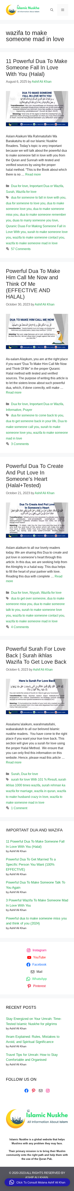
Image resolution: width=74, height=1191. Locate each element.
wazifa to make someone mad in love (32, 243)
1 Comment (19, 808)
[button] (37, 1182)
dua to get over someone (28, 598)
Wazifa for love (26, 191)
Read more (33, 174)
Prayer (27, 409)
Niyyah (34, 592)
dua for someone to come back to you (37, 415)
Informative (13, 409)
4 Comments (20, 627)
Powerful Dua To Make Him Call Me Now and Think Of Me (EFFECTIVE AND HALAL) (33, 284)
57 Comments (21, 249)
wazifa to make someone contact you (38, 237)
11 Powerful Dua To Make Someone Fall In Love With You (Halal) (36, 67)
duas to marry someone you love (35, 220)
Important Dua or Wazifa (46, 186)
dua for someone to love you (25, 203)
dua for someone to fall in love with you (38, 197)
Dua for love (19, 186)
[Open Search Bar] (51, 10)
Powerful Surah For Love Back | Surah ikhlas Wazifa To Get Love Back (36, 655)
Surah (10, 191)
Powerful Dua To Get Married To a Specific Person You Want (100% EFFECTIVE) (31, 864)
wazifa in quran (44, 791)
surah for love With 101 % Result (34, 779)
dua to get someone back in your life (31, 421)
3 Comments (20, 444)
